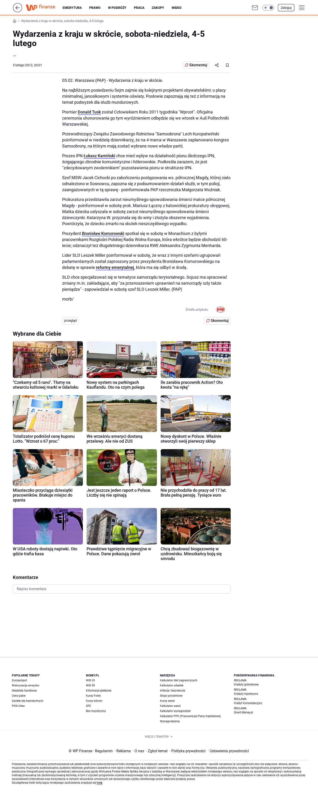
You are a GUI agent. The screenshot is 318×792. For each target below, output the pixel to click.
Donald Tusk (89, 112)
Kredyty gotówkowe (246, 684)
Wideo (177, 8)
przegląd (70, 320)
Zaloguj (286, 8)
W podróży (117, 8)
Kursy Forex (93, 695)
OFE (88, 706)
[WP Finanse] (44, 7)
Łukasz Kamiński (99, 155)
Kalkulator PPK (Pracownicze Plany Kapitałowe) (190, 716)
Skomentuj (198, 65)
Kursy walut (167, 700)
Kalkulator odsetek (171, 685)
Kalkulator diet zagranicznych (178, 680)
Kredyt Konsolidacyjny (248, 703)
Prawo (95, 8)
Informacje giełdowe (98, 690)
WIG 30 (90, 685)
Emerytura (72, 8)
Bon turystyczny (96, 711)
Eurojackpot (19, 680)
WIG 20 (90, 680)
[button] (268, 7)
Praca (139, 8)
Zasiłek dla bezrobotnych (27, 700)
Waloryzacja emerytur (25, 685)
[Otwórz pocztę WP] (255, 7)
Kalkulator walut (170, 706)
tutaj (99, 782)
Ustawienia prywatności (228, 751)
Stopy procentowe (171, 695)
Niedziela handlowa (24, 690)
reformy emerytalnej (115, 267)
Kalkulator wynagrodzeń (175, 711)
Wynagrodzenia (170, 721)
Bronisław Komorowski (103, 233)
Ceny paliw (19, 695)
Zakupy (158, 8)
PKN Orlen (18, 706)
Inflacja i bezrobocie (172, 690)
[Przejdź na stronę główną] (17, 11)
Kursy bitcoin (94, 700)
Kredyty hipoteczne (246, 693)
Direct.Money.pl (243, 712)
